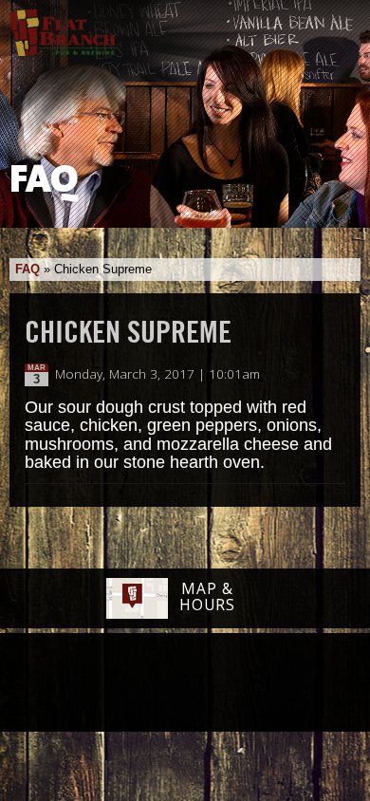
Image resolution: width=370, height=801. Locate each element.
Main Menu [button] (339, 25)
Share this (334, 375)
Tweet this (314, 375)
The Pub (112, 684)
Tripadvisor (164, 681)
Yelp (233, 683)
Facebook (62, 684)
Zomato (303, 683)
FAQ (27, 269)
